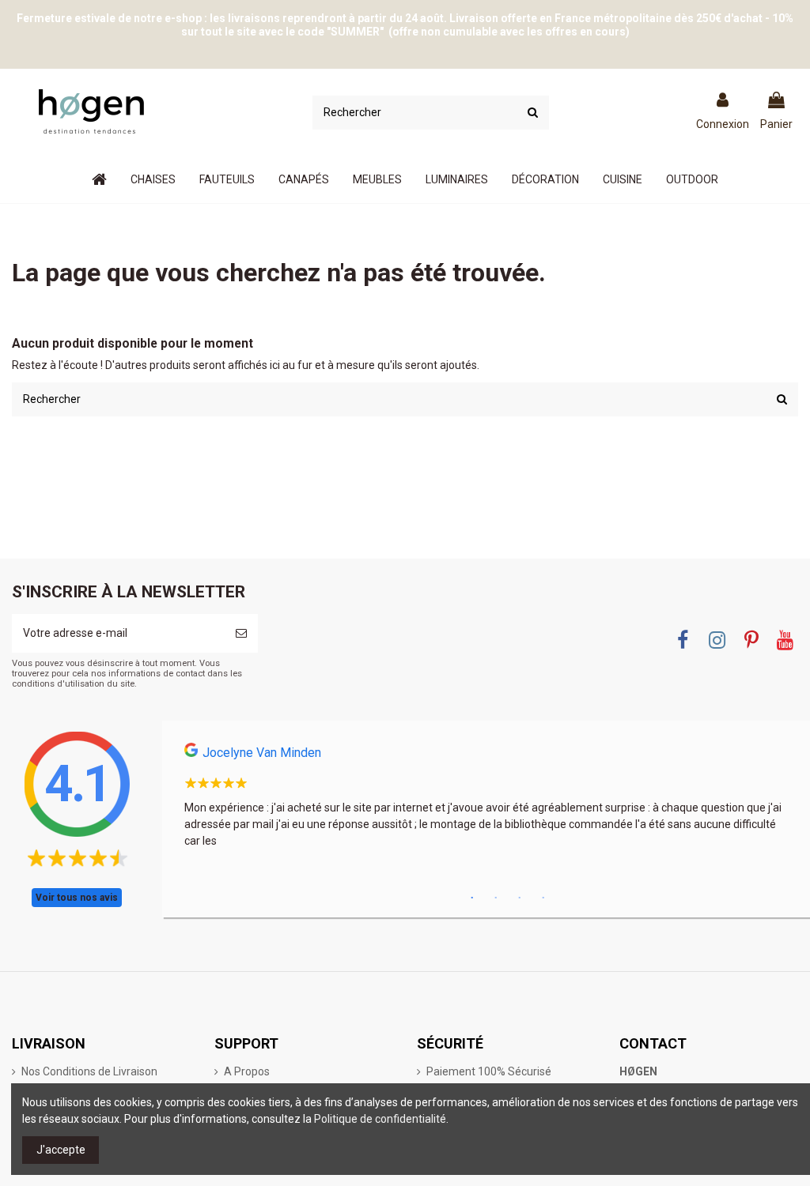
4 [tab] (543, 898)
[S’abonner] (241, 633)
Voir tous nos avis (77, 897)
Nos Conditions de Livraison (89, 1071)
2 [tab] (496, 898)
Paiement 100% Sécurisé (488, 1071)
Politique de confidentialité (380, 1119)
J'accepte (60, 1149)
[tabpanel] (486, 800)
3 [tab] (520, 898)
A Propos (247, 1071)
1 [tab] (472, 898)
